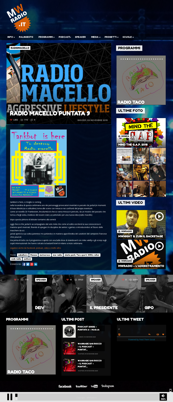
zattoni (27, 259)
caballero (23, 255)
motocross (45, 255)
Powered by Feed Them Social (141, 339)
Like (15, 120)
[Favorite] (163, 334)
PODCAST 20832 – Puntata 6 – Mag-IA (88, 328)
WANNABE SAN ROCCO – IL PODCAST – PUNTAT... (90, 347)
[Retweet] (158, 334)
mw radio (57, 255)
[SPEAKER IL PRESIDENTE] (62, 312)
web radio (16, 259)
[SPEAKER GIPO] (116, 312)
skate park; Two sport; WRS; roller (82, 255)
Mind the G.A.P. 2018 (133, 144)
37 (128, 279)
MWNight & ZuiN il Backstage (140, 236)
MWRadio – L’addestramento (141, 266)
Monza (33, 255)
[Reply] (149, 334)
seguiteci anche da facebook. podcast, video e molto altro (35, 248)
